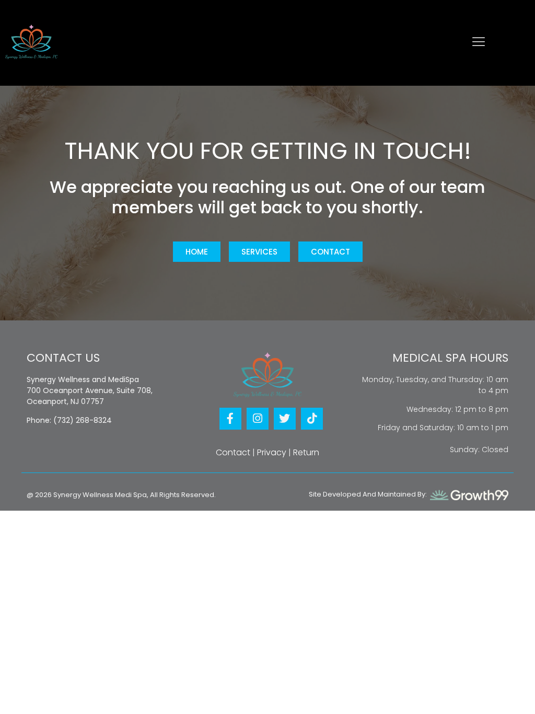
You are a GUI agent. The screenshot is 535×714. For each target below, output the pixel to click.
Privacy (271, 452)
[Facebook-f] (230, 419)
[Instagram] (258, 419)
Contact (233, 452)
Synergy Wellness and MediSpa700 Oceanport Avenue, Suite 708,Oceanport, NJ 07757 (90, 390)
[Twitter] (285, 419)
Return (306, 452)
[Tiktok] (312, 419)
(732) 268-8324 (82, 420)
